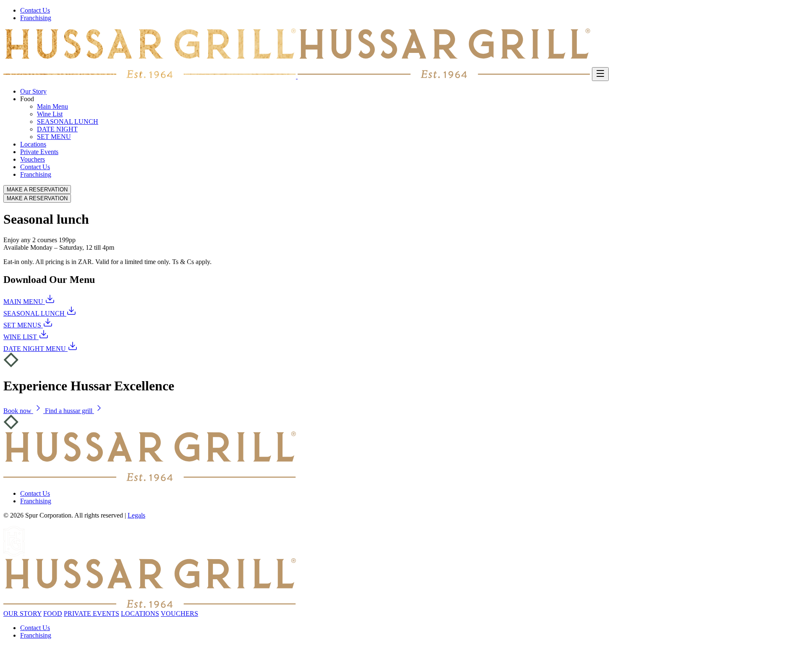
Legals (136, 515)
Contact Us (35, 10)
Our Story (33, 91)
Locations (33, 144)
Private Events (39, 151)
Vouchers (32, 159)
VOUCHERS (179, 613)
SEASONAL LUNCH (67, 121)
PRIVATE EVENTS (91, 613)
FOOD (52, 613)
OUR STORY (22, 613)
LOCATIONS (140, 613)
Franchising (35, 17)
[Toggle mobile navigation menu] (600, 74)
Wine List (50, 114)
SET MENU (54, 136)
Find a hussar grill (69, 410)
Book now (18, 410)
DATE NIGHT (57, 129)
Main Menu (52, 106)
